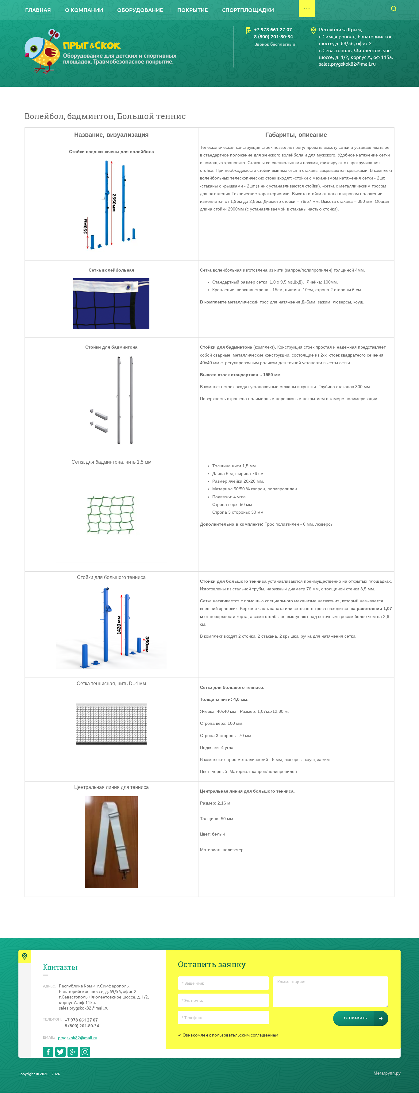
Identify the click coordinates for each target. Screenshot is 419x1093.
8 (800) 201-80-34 (273, 36)
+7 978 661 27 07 (273, 29)
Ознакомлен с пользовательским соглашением (230, 1035)
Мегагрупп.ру (387, 1073)
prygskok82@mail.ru (77, 1037)
